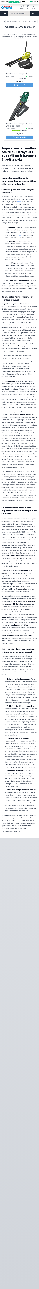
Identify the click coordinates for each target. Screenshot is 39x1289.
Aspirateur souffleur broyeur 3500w (18, 74)
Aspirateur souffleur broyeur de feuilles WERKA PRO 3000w (19, 125)
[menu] (5, 13)
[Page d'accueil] (3, 21)
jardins (19, 202)
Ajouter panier (21, 85)
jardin (19, 235)
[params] (33, 13)
